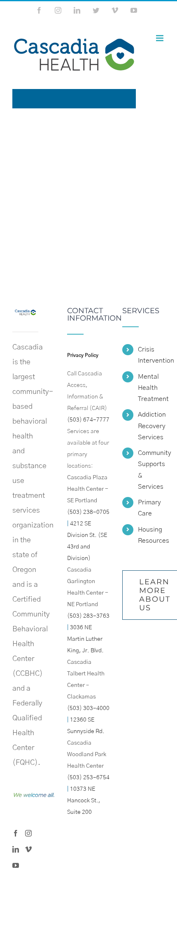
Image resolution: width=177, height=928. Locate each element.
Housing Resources (151, 535)
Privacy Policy (82, 355)
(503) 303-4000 (88, 708)
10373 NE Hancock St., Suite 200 (83, 800)
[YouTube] (15, 865)
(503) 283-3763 (88, 616)
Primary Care (149, 508)
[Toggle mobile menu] (160, 38)
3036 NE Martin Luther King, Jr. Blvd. (85, 639)
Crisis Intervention (151, 355)
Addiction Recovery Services (151, 425)
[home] (25, 314)
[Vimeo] (28, 849)
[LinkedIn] (15, 849)
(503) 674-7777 (88, 420)
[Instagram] (28, 833)
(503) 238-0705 (88, 512)
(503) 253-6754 (88, 777)
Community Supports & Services (151, 470)
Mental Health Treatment (151, 387)
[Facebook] (15, 833)
